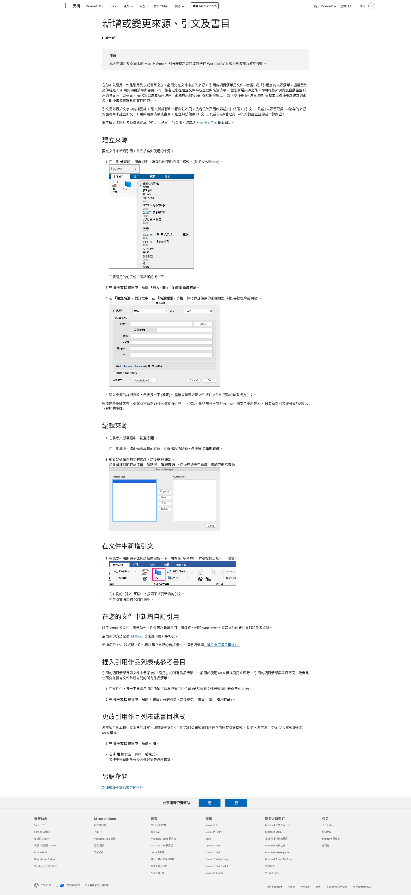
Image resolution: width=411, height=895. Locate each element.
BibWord (136, 636)
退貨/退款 (99, 845)
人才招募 (327, 824)
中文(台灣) (46, 885)
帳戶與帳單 (161, 6)
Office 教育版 (158, 852)
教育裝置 (155, 831)
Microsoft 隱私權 (331, 838)
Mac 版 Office (207, 122)
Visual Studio (272, 872)
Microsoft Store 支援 (104, 838)
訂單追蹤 (98, 852)
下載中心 (98, 831)
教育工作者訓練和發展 (162, 859)
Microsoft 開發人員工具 (277, 824)
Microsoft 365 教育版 (162, 845)
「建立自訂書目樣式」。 (222, 644)
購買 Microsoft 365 (205, 6)
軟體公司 (270, 866)
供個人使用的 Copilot (45, 845)
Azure (208, 838)
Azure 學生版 (158, 872)
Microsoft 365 (94, 6)
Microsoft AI (212, 824)
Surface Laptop (42, 831)
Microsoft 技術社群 (275, 845)
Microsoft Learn (273, 831)
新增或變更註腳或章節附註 (122, 787)
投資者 (325, 845)
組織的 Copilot (41, 838)
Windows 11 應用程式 (45, 866)
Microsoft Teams (214, 872)
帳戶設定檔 (100, 824)
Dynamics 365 (213, 845)
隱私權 (291, 886)
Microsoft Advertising (217, 859)
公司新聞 (327, 831)
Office (113, 6)
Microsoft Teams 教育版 (163, 838)
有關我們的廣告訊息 (336, 886)
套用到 (109, 38)
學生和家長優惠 (159, 866)
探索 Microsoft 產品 (44, 859)
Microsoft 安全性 (214, 831)
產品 (127, 6)
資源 (178, 6)
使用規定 (305, 886)
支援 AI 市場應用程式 (276, 838)
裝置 (142, 6)
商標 (318, 886)
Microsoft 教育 (158, 824)
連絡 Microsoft (274, 886)
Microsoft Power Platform (278, 859)
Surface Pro (40, 824)
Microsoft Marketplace (277, 852)
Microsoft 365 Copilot (217, 866)
